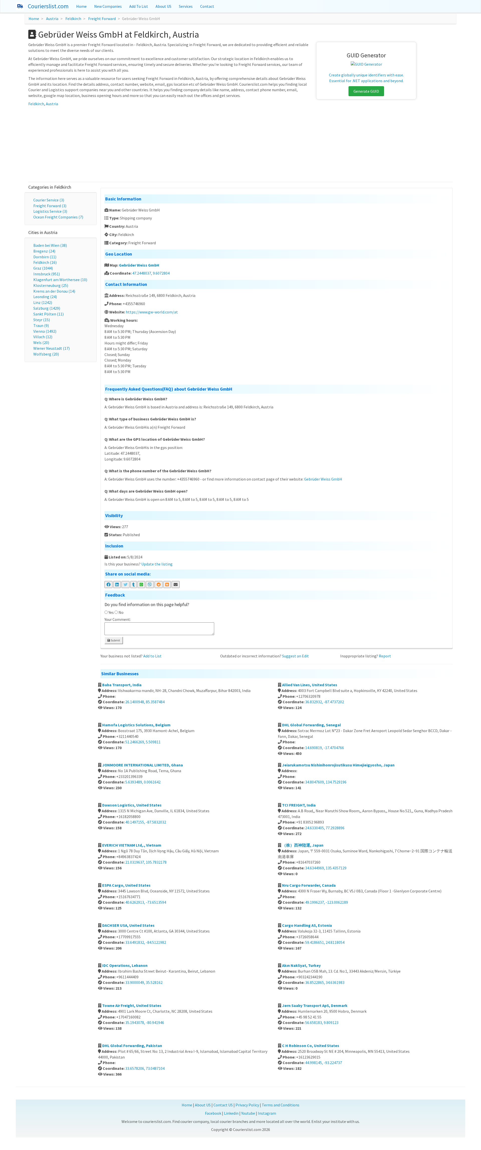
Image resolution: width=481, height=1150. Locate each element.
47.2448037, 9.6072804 (151, 273)
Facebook (213, 1113)
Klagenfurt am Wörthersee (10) (60, 279)
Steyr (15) (41, 319)
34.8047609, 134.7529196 (325, 781)
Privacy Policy (247, 1104)
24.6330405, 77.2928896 (324, 827)
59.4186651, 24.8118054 (324, 942)
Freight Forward (102, 18)
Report (385, 655)
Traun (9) (41, 325)
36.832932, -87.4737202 (324, 701)
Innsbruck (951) (46, 273)
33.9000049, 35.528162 (144, 982)
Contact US (223, 1104)
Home (81, 6)
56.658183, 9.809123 (321, 1022)
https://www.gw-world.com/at (152, 311)
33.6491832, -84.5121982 (145, 942)
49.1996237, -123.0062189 (326, 902)
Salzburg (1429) (46, 308)
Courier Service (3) (48, 199)
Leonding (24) (45, 296)
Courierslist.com (48, 6)
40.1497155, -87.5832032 (145, 822)
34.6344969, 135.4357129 (325, 867)
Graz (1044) (43, 268)
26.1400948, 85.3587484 (145, 701)
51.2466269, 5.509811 (143, 741)
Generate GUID (366, 91)
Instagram (267, 1113)
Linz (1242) (42, 302)
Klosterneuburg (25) (50, 285)
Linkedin (231, 1113)
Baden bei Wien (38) (50, 245)
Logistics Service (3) (50, 211)
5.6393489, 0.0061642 (143, 781)
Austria (52, 18)
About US (163, 6)
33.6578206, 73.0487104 (145, 1068)
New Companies (108, 6)
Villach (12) (42, 336)
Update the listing (157, 563)
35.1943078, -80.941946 (144, 1022)
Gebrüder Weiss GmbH (139, 265)
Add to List (152, 655)
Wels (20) (41, 342)
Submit (115, 640)
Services (186, 6)
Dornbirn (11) (44, 256)
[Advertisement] (240, 144)
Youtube (248, 1113)
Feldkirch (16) (45, 262)
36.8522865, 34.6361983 (324, 982)
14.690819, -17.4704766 (324, 747)
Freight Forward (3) (49, 205)
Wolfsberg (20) (46, 354)
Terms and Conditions (280, 1104)
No (121, 612)
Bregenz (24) (44, 251)
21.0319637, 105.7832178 (146, 862)
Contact (207, 6)
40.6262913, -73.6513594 (145, 902)
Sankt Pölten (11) (48, 313)
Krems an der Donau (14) (54, 291)
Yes (111, 612)
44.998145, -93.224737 (323, 1062)
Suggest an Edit (295, 655)
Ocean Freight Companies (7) (58, 216)
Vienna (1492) (44, 331)
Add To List (138, 6)
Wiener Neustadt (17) (51, 348)
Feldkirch (73, 18)
